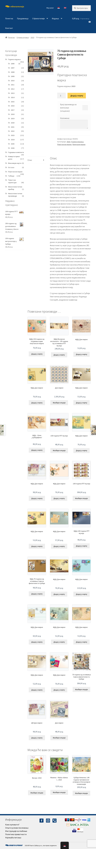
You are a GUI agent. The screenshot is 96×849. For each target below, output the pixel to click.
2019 (12, 118)
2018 (12, 114)
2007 (12, 68)
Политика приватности (15, 834)
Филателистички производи (15, 194)
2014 (12, 97)
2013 (12, 93)
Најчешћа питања (13, 837)
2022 (12, 131)
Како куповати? (12, 824)
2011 (12, 85)
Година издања (23, 37)
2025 (12, 144)
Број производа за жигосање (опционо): (68, 107)
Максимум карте (14, 163)
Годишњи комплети (16, 152)
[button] (50, 53)
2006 (12, 63)
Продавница (22, 18)
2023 (32, 37)
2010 (12, 80)
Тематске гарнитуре (12, 181)
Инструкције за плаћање (16, 831)
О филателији (38, 18)
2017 (12, 110)
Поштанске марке (64, 144)
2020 (12, 123)
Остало (11, 167)
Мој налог (50, 8)
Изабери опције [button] (59, 403)
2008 (12, 72)
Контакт (9, 28)
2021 (12, 127)
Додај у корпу (76, 95)
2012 (12, 89)
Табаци (11, 176)
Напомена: (65, 118)
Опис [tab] (30, 160)
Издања (55, 18)
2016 (12, 106)
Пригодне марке (78, 144)
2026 (12, 148)
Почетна (9, 18)
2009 (12, 76)
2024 (12, 139)
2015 (12, 102)
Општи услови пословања (16, 828)
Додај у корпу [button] (36, 354)
